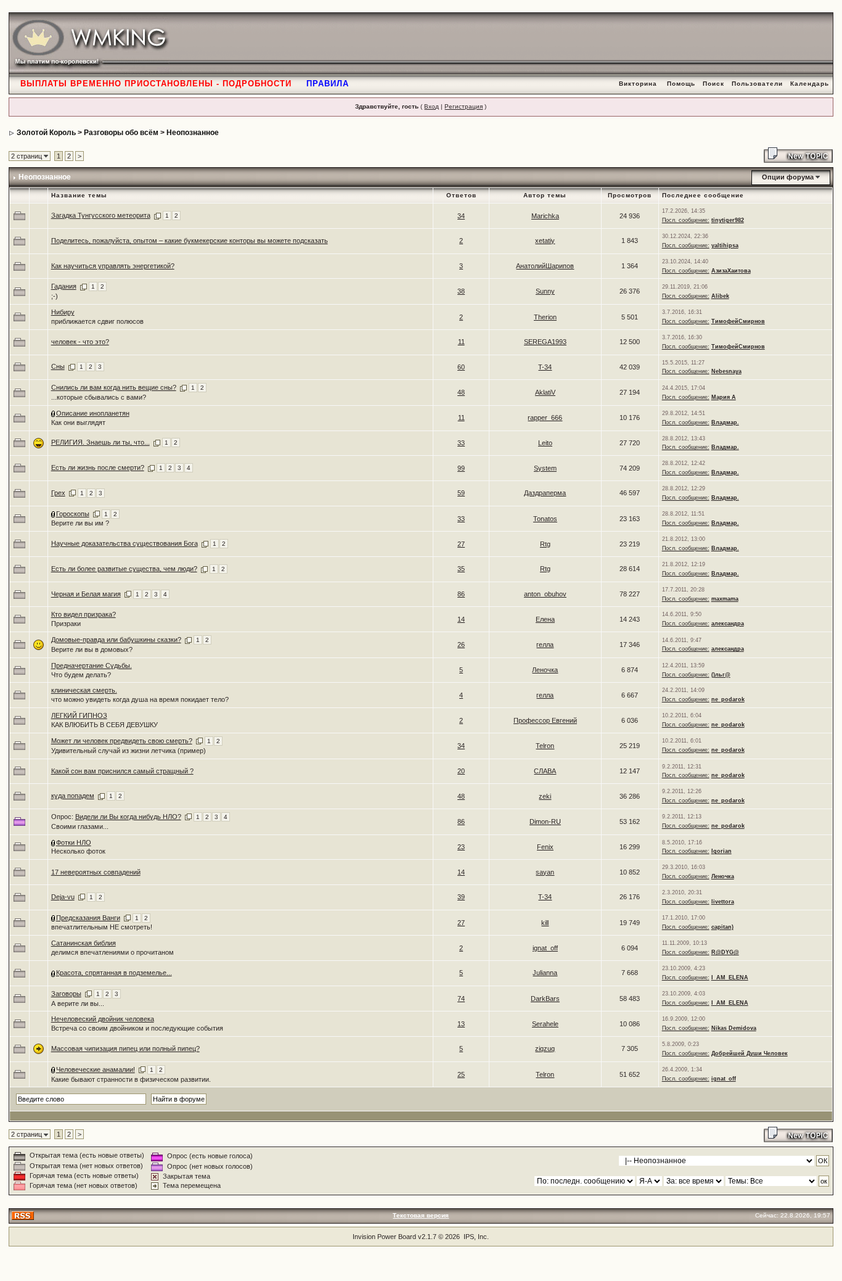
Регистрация (463, 106)
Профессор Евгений (545, 720)
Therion (545, 317)
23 (461, 847)
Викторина (638, 83)
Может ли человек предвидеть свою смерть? (121, 740)
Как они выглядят (78, 422)
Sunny (545, 291)
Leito (545, 443)
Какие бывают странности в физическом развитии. (131, 1079)
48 (461, 392)
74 (461, 998)
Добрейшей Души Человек (749, 1053)
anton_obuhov (545, 594)
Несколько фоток (78, 851)
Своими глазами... (79, 826)
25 (461, 1074)
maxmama (724, 599)
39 (461, 896)
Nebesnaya (726, 371)
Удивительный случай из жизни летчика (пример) (128, 750)
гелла (545, 644)
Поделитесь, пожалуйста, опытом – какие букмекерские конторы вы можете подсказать (189, 240)
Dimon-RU (545, 821)
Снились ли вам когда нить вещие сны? (113, 387)
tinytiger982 (727, 220)
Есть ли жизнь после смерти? (97, 467)
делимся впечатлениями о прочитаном (112, 952)
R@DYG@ (725, 952)
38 (461, 291)
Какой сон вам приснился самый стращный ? (122, 771)
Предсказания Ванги (88, 917)
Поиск (713, 83)
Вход (431, 106)
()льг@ (720, 675)
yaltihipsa (724, 245)
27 (461, 544)
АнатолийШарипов (545, 266)
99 (461, 468)
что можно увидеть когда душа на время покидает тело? (140, 699)
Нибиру (63, 312)
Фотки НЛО (73, 842)
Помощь (681, 83)
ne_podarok (728, 699)
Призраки (66, 623)
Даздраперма (545, 492)
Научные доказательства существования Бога (124, 543)
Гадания (63, 286)
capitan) (722, 927)
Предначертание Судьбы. (91, 665)
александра (727, 623)
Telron (545, 745)
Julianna (545, 972)
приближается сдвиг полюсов (97, 321)
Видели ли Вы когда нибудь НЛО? (128, 816)
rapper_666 (545, 417)
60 (461, 367)
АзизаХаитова (731, 271)
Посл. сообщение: (685, 220)
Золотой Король (46, 132)
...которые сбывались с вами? (98, 397)
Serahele (545, 1024)
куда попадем (72, 795)
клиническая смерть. (84, 690)
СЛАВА (545, 771)
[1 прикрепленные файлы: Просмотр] (53, 513)
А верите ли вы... (77, 1003)
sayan (545, 872)
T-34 (545, 367)
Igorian (721, 851)
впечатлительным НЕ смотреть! (101, 927)
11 (461, 341)
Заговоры (66, 993)
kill (545, 922)
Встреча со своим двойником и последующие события (137, 1028)
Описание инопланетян (92, 413)
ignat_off (545, 948)
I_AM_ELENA (729, 977)
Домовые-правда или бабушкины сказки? (116, 639)
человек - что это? (80, 341)
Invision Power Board (384, 1236)
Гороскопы (72, 513)
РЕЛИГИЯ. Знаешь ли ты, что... (100, 442)
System (545, 468)
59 (461, 492)
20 (461, 771)
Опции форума (788, 177)
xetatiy (545, 240)
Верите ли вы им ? (80, 523)
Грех (58, 492)
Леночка (545, 669)
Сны (58, 366)
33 (461, 443)
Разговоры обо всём (121, 132)
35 (461, 568)
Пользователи (757, 83)
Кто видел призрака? (83, 614)
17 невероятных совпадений (96, 872)
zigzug (545, 1048)
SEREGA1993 (545, 341)
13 (461, 1024)
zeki (545, 796)
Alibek (720, 296)
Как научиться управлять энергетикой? (112, 266)
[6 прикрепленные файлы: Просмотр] (53, 842)
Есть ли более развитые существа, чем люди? (124, 568)
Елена (545, 619)
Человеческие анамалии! (95, 1069)
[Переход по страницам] (157, 215)
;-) (54, 296)
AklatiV (545, 392)
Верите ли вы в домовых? (92, 649)
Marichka (545, 216)
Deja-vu (63, 896)
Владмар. (725, 422)
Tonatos (545, 518)
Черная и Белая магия (86, 594)
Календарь (809, 83)
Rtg (545, 544)
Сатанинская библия (83, 943)
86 (461, 594)
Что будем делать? (81, 674)
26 (461, 644)
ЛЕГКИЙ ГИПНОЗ (79, 715)
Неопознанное (192, 132)
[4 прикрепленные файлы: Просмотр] (53, 413)
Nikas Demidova (733, 1028)
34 (461, 216)
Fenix (545, 847)
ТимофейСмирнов (738, 321)
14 (461, 619)
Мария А (723, 397)
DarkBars (545, 998)
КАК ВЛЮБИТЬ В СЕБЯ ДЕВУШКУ (104, 724)
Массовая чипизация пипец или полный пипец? (125, 1048)
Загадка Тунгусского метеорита (100, 215)
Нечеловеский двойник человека (102, 1019)
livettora (722, 902)
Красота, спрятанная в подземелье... (114, 972)
